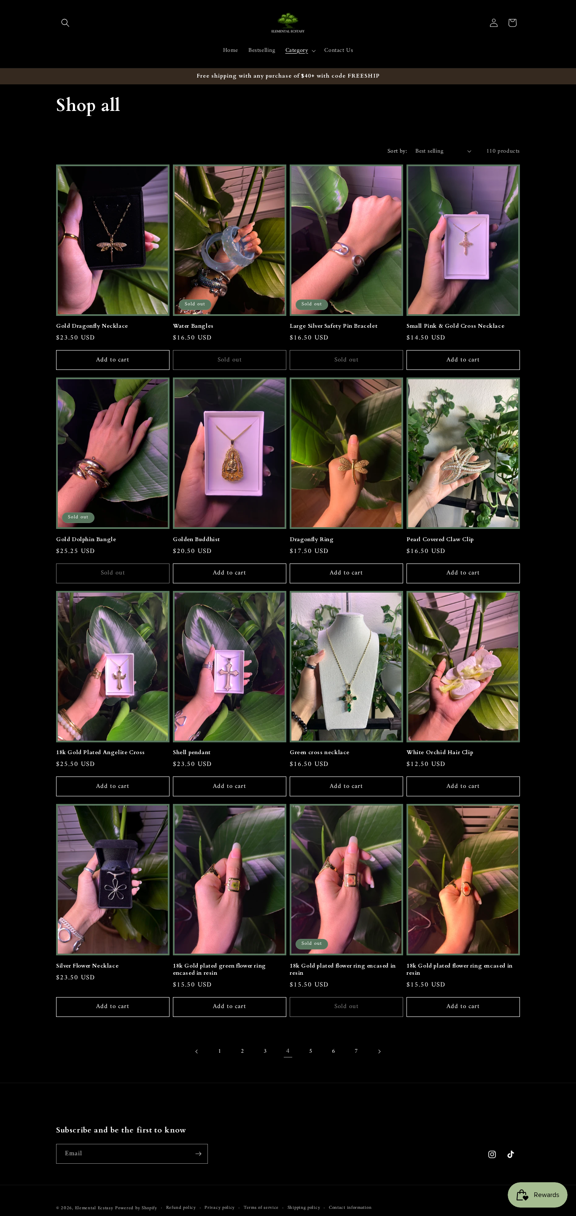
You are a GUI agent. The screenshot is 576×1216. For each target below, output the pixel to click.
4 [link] (288, 1051)
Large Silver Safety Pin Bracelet (333, 326)
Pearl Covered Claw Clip (440, 539)
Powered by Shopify (136, 1208)
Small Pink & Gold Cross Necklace (455, 326)
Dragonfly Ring (312, 539)
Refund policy (181, 1208)
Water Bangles (193, 326)
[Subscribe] (198, 1154)
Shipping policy (304, 1208)
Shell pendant (192, 752)
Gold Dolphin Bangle (86, 539)
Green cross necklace (320, 752)
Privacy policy (220, 1208)
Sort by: (397, 151)
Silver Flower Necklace (87, 966)
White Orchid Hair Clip (439, 752)
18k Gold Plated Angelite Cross (100, 752)
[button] (65, 22)
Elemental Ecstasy (94, 1208)
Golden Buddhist (196, 539)
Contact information (350, 1208)
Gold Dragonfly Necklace (92, 326)
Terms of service (261, 1208)
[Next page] (379, 1051)
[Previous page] (197, 1051)
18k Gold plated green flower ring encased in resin (219, 970)
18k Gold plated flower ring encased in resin (343, 970)
